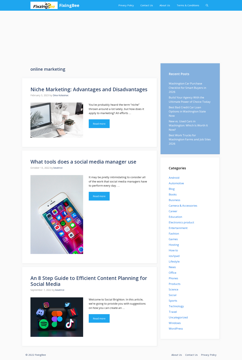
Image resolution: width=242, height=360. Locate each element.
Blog (172, 189)
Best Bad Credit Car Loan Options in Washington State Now (187, 111)
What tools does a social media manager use (83, 161)
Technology (176, 306)
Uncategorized (178, 317)
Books (173, 194)
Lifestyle (174, 261)
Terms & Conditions (188, 5)
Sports (173, 300)
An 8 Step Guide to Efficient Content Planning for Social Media (88, 281)
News (172, 267)
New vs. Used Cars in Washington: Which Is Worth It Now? (188, 125)
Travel (173, 312)
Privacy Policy (126, 5)
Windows (175, 323)
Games (173, 239)
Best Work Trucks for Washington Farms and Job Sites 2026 (190, 139)
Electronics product (181, 222)
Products (174, 284)
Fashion (174, 233)
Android (174, 178)
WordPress (176, 328)
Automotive (176, 183)
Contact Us (146, 5)
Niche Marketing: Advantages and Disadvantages (88, 89)
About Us (165, 5)
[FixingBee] (44, 5)
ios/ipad (174, 256)
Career (173, 211)
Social (172, 295)
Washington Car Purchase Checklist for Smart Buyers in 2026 (187, 88)
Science (173, 289)
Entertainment (178, 228)
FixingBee (69, 5)
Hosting (174, 245)
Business (174, 200)
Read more (99, 123)
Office (172, 273)
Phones (173, 278)
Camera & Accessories (183, 205)
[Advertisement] (121, 35)
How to (173, 250)
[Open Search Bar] (207, 5)
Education (175, 217)
